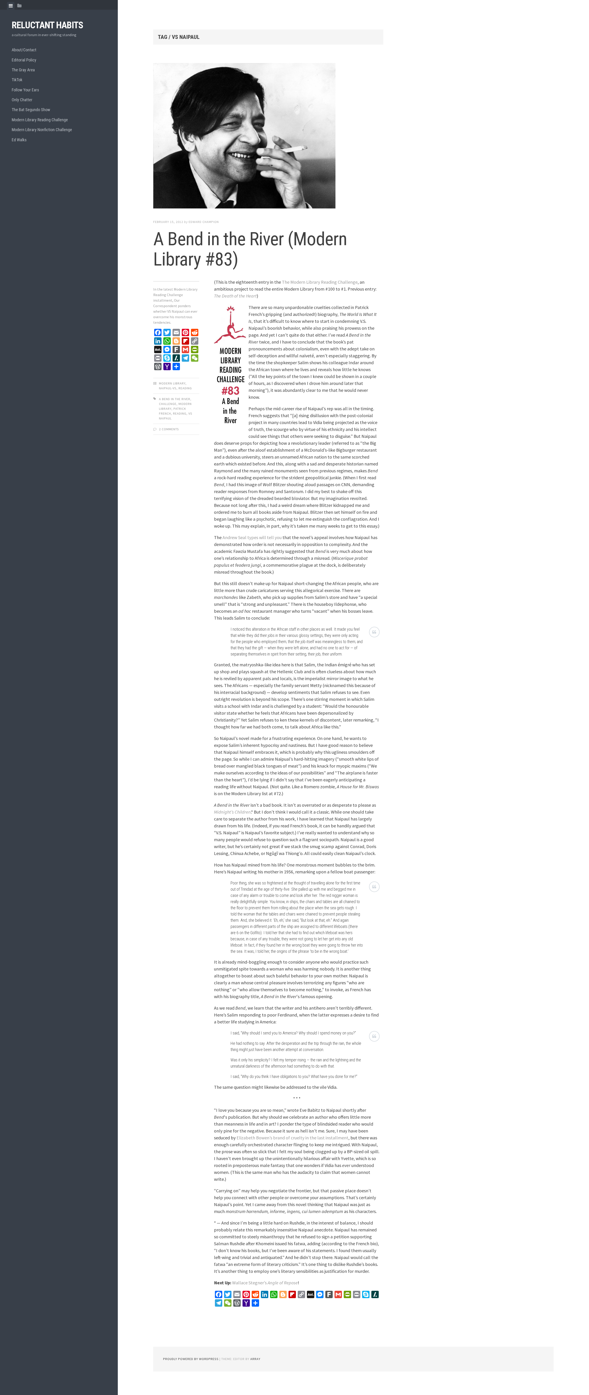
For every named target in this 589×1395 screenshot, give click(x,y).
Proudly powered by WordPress (191, 1359)
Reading (185, 388)
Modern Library (172, 383)
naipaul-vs (167, 388)
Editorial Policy (24, 60)
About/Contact (24, 49)
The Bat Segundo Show (31, 109)
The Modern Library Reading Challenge (320, 282)
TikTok (17, 79)
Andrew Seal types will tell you (252, 537)
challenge (167, 404)
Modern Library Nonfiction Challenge (42, 129)
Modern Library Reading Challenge (40, 119)
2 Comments (169, 429)
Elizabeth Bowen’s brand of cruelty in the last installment (292, 1138)
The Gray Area (23, 69)
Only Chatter (22, 99)
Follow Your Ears (25, 89)
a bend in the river (174, 399)
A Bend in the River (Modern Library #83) (250, 249)
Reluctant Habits (47, 25)
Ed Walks (19, 139)
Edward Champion (204, 222)
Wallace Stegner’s (265, 1282)
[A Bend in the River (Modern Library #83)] (268, 136)
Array (255, 1359)
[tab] (10, 6)
